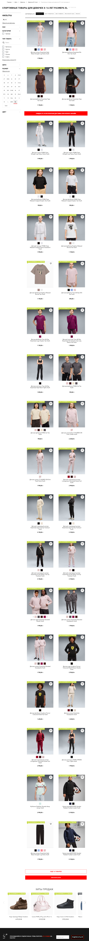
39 (15, 94)
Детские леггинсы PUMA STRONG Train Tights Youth (72, 760)
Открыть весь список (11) (9, 60)
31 (15, 82)
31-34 (19, 82)
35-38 (11, 90)
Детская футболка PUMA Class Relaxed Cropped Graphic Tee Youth (40, 199)
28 (4, 82)
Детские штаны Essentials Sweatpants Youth (71, 713)
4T (4, 79)
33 (11, 86)
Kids (12, 98)
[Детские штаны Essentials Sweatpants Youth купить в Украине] (72, 694)
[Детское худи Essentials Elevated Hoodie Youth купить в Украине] (40, 601)
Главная (9, 2)
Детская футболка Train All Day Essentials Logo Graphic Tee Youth (40, 340)
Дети (16, 2)
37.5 (4, 94)
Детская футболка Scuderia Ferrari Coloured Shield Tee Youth (40, 713)
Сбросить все (6, 71)
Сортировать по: (30, 14)
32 (4, 86)
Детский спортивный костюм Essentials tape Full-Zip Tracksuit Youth (40, 527)
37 (19, 90)
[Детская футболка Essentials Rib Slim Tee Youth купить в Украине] (72, 33)
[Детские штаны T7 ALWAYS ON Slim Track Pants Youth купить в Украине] (40, 461)
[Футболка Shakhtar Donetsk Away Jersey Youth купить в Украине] (40, 788)
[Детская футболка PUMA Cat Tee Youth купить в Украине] (72, 367)
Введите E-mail (60, 937)
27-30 (19, 75)
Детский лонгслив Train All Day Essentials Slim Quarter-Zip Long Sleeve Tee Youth (71, 341)
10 (8, 98)
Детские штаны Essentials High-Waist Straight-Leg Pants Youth (40, 53)
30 (11, 82)
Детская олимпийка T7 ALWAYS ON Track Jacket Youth (71, 433)
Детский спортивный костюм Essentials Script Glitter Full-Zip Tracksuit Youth (40, 574)
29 (8, 82)
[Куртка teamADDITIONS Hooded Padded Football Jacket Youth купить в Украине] (72, 788)
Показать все (56, 877)
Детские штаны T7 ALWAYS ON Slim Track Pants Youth (40, 480)
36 (15, 90)
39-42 (19, 94)
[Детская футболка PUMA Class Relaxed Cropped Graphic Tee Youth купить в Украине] (40, 180)
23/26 (8, 79)
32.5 (8, 86)
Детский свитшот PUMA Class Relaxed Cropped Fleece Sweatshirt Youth (40, 247)
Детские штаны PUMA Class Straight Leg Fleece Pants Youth (40, 153)
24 (11, 79)
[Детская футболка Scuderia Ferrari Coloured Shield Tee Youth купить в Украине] (40, 694)
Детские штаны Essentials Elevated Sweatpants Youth (71, 620)
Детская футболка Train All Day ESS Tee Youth (71, 293)
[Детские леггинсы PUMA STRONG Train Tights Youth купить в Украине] (72, 741)
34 (15, 86)
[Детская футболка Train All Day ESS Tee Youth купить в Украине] (72, 274)
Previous (33, 617)
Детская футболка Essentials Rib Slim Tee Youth (71, 53)
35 (4, 90)
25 (15, 79)
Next (47, 617)
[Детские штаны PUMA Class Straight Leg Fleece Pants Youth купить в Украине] (40, 134)
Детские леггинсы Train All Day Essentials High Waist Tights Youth (40, 386)
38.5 (12, 94)
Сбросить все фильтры (8, 23)
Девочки (22, 2)
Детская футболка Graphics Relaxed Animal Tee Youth (71, 246)
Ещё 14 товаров (56, 871)
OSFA (11, 102)
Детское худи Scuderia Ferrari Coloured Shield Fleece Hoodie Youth (72, 668)
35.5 (8, 90)
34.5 (19, 86)
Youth (6, 105)
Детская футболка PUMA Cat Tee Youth (71, 386)
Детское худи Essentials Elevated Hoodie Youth (40, 620)
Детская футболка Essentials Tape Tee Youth (40, 99)
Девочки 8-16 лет (33, 2)
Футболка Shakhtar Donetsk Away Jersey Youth (40, 807)
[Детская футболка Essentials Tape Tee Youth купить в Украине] (40, 80)
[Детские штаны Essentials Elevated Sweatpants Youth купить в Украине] (72, 601)
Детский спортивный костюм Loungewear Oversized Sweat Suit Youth (72, 481)
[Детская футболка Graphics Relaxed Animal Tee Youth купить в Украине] (72, 227)
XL (15, 102)
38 (8, 94)
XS (15, 98)
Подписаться (77, 937)
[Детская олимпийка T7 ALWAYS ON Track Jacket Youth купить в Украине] (72, 414)
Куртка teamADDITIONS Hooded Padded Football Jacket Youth (71, 807)
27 (19, 79)
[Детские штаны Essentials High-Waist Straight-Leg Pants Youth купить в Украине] (40, 33)
